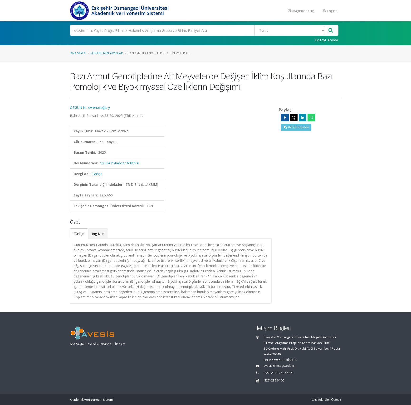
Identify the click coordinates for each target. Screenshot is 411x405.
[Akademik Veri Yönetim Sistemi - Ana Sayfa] (80, 10)
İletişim (120, 344)
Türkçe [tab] (79, 233)
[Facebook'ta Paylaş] (285, 117)
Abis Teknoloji (320, 400)
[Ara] (330, 30)
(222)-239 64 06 (274, 380)
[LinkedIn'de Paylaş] (302, 117)
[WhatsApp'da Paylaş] (311, 117)
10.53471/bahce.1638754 (119, 163)
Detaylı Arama (326, 40)
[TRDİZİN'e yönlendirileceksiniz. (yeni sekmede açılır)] (141, 115)
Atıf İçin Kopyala (298, 127)
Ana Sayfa (78, 53)
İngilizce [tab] (98, 233)
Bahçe (97, 174)
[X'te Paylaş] (294, 117)
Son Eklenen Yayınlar (106, 53)
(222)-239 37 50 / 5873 (279, 373)
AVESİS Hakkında (99, 344)
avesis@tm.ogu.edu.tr (279, 366)
